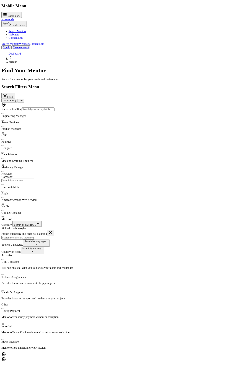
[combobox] (17, 180)
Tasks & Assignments (13, 277)
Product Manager (11, 128)
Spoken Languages (12, 244)
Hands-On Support (12, 292)
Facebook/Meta (10, 187)
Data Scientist (9, 154)
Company (6, 176)
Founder (6, 141)
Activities (6, 255)
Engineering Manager (13, 115)
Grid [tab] (21, 100)
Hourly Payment (10, 310)
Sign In (6, 47)
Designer (6, 148)
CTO (4, 135)
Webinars (14, 34)
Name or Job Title (11, 109)
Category (6, 224)
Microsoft (6, 219)
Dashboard (15, 53)
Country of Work (11, 251)
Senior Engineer (10, 122)
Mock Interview (10, 341)
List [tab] (9, 100)
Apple (4, 193)
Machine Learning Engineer (17, 160)
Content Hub (16, 37)
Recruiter (6, 173)
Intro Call (6, 326)
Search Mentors (17, 31)
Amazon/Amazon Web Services (19, 199)
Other (4, 304)
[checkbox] (2, 113)
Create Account (21, 47)
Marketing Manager (12, 167)
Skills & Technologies (13, 228)
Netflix (5, 206)
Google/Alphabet (11, 212)
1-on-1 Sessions (10, 261)
